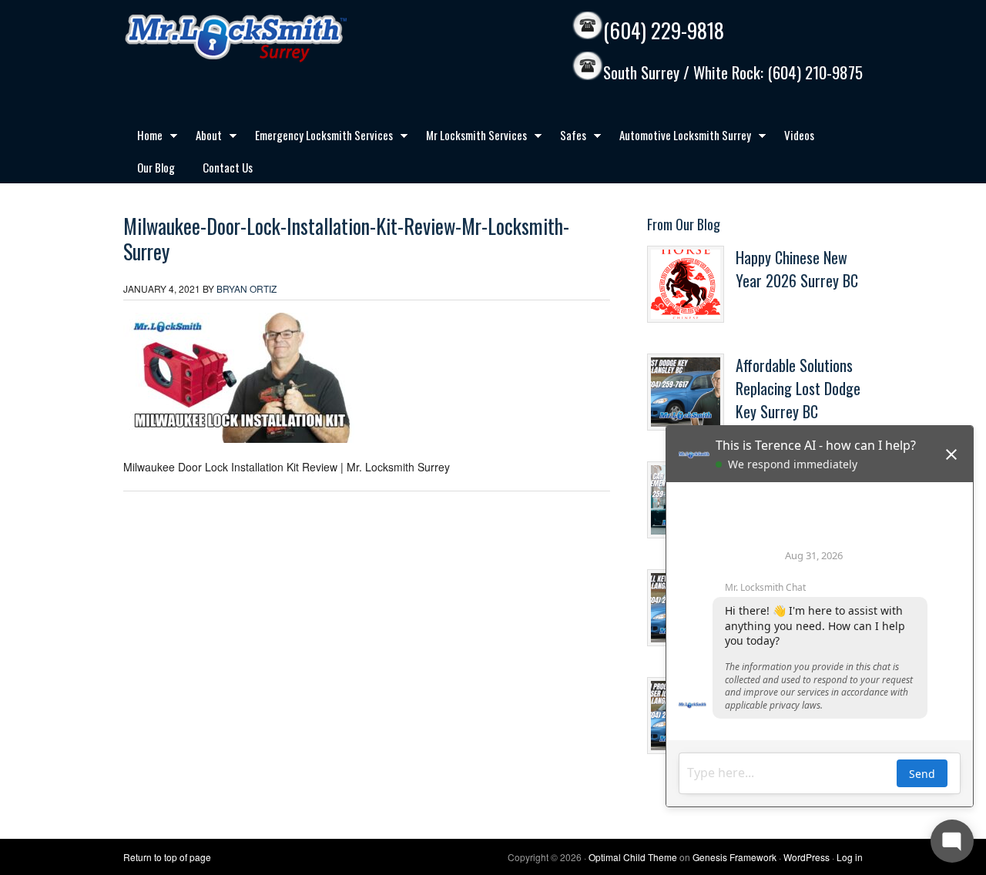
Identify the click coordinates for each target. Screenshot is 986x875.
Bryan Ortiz (246, 288)
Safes (566, 137)
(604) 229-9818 (663, 30)
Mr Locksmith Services (469, 137)
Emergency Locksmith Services (317, 137)
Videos (799, 134)
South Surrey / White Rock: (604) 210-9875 (733, 73)
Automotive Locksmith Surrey (678, 137)
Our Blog (156, 167)
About (202, 137)
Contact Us (228, 167)
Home (143, 137)
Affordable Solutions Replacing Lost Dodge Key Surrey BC (798, 388)
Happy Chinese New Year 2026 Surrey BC (797, 269)
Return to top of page (167, 856)
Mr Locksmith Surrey (269, 38)
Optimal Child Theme (633, 856)
